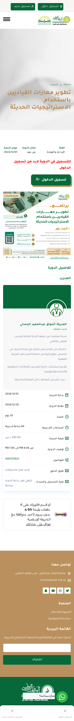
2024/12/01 (10, 152)
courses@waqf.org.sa (53, 580)
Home (67, 84)
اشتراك (37, 659)
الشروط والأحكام (61, 612)
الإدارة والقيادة (56, 152)
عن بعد (31, 152)
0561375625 (12, 459)
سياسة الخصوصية (60, 618)
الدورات (54, 84)
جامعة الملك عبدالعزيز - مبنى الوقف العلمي (40, 573)
